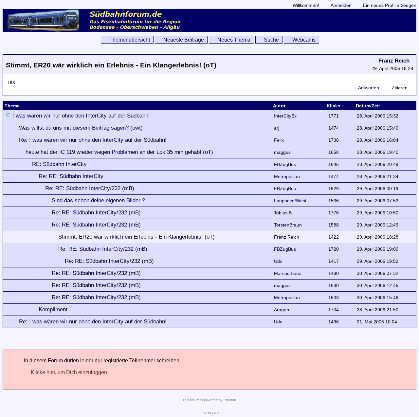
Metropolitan (287, 176)
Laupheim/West (290, 200)
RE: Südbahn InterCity (59, 164)
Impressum (210, 412)
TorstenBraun (288, 224)
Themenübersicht (129, 40)
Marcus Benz (287, 273)
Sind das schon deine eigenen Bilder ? (98, 200)
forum (194, 400)
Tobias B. (283, 212)
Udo (278, 261)
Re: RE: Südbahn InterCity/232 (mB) (89, 188)
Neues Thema (233, 40)
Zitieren (400, 87)
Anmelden (341, 5)
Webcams (304, 40)
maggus (282, 152)
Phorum (230, 400)
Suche (271, 40)
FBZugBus (285, 164)
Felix (279, 140)
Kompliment (53, 309)
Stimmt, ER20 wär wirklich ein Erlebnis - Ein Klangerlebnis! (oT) (136, 237)
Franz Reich (394, 61)
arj (276, 128)
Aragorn (282, 309)
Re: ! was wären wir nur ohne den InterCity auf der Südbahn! (93, 140)
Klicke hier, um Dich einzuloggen (69, 372)
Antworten (368, 87)
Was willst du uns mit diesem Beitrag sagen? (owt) (81, 128)
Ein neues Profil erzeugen (389, 5)
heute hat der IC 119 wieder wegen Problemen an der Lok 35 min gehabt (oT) (119, 152)
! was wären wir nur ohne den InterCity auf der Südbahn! (81, 116)
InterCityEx (285, 115)
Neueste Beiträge (183, 40)
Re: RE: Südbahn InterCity (71, 176)
